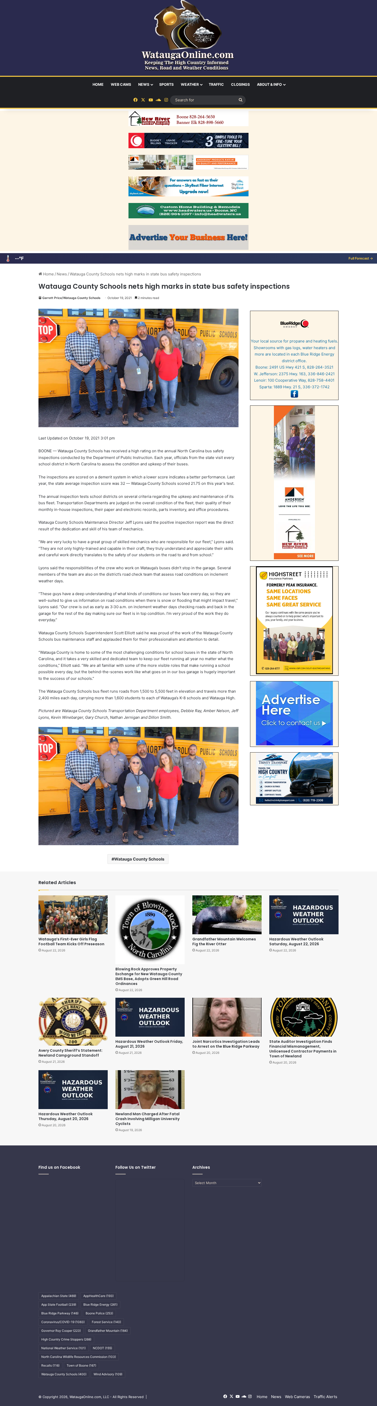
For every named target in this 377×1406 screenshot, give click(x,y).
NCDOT (102, 1348)
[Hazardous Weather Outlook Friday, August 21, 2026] (150, 1017)
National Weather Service (63, 1348)
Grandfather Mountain (108, 1331)
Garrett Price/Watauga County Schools (71, 298)
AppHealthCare (98, 1296)
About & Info (269, 84)
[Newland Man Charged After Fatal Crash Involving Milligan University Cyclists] (150, 1089)
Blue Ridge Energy (100, 1304)
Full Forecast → (361, 258)
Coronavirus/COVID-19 (63, 1322)
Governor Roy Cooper (61, 1331)
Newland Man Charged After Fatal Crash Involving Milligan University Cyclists (147, 1118)
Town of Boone (81, 1365)
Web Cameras (297, 1396)
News (143, 84)
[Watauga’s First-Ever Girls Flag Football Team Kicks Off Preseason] (73, 914)
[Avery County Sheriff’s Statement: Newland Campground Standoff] (73, 1022)
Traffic (216, 84)
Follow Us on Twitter (135, 1167)
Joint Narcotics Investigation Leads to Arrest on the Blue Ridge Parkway (226, 1044)
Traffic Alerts (325, 1396)
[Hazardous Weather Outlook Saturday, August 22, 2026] (304, 914)
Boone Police (99, 1313)
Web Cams (121, 84)
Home (98, 84)
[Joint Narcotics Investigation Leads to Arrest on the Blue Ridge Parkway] (227, 1017)
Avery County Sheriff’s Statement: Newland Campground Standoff (70, 1053)
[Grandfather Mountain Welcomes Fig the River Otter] (227, 914)
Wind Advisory (108, 1374)
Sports (166, 84)
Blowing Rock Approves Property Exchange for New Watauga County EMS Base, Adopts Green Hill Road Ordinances (148, 976)
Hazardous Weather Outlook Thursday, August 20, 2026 (65, 1116)
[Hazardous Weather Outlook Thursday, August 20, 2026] (73, 1089)
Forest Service (106, 1322)
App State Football (58, 1304)
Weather (190, 84)
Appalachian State (58, 1296)
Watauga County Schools (139, 859)
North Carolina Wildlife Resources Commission (78, 1357)
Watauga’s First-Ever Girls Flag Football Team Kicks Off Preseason (71, 942)
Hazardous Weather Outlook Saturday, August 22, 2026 (296, 942)
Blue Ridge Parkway (59, 1313)
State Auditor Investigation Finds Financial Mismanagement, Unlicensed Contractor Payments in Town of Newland (302, 1049)
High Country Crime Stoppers (66, 1339)
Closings (240, 84)
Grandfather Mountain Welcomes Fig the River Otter (224, 942)
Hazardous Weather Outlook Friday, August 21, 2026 (149, 1044)
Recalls (50, 1365)
